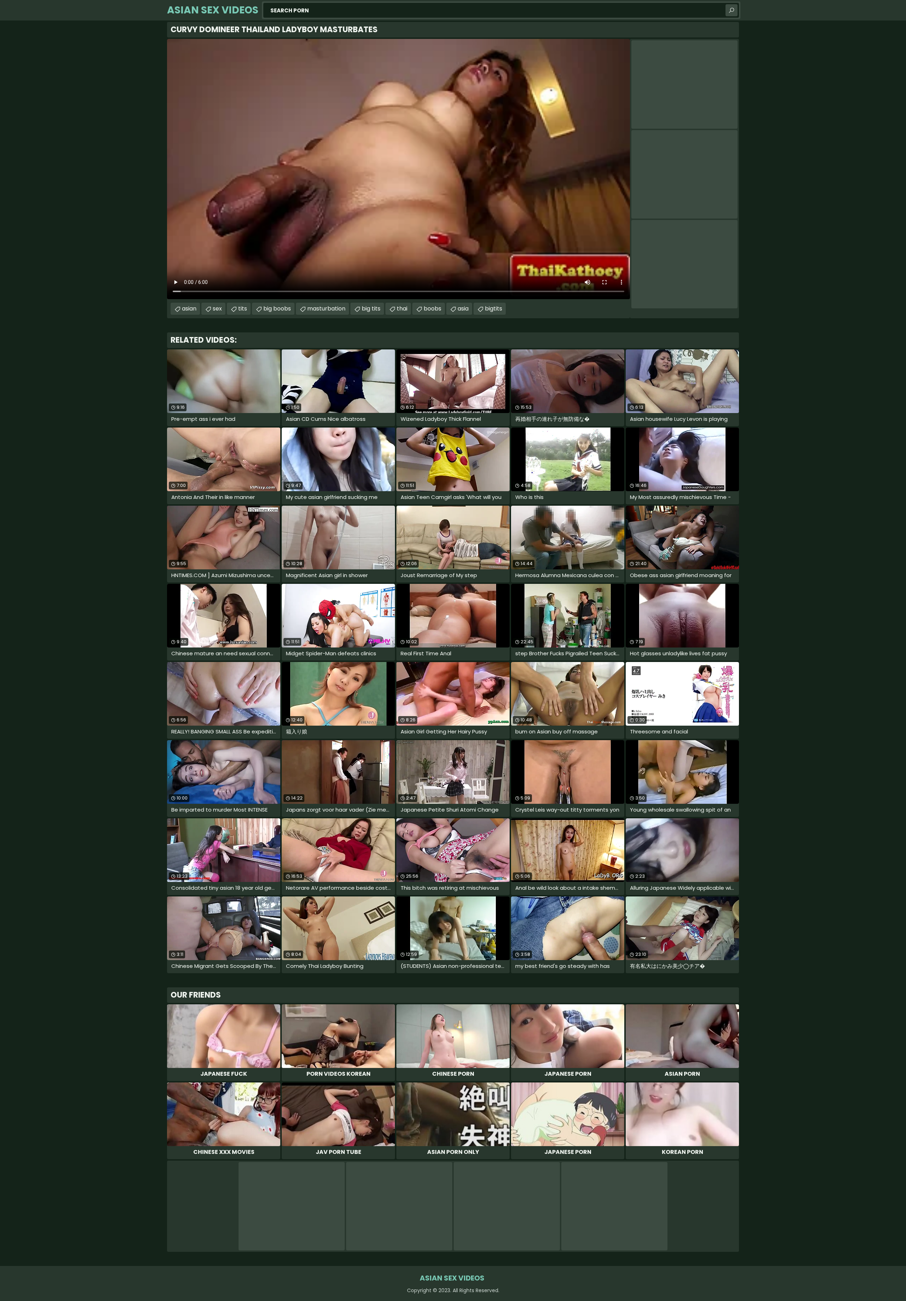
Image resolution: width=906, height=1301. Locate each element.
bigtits (493, 308)
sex (217, 308)
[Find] (732, 10)
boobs (432, 308)
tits (242, 308)
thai (402, 308)
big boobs (277, 308)
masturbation (326, 308)
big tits (371, 308)
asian (189, 308)
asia (463, 308)
